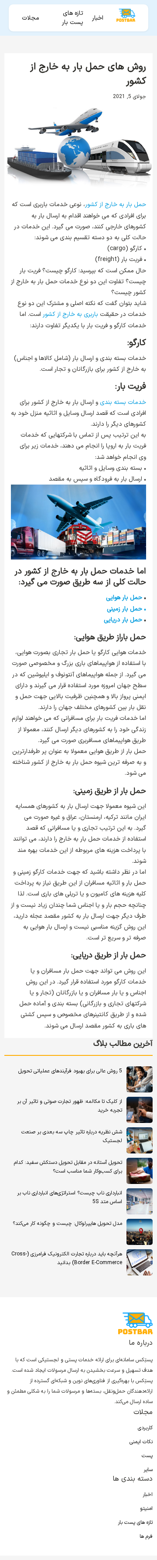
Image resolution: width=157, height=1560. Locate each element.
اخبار (97, 18)
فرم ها (146, 1536)
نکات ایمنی (141, 1442)
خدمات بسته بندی (123, 402)
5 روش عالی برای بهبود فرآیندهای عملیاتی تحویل (70, 1071)
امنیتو (146, 1509)
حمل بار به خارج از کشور (115, 204)
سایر (148, 1470)
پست (147, 1456)
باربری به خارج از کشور (70, 314)
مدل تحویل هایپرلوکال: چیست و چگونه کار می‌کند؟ (67, 1224)
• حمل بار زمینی (126, 609)
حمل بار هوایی (124, 597)
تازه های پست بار (72, 18)
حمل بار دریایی (123, 619)
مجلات (30, 18)
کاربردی (145, 1428)
